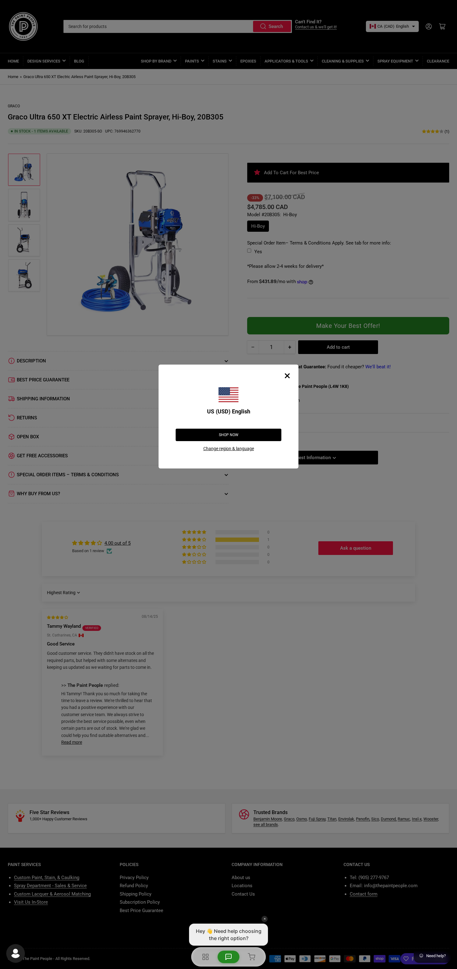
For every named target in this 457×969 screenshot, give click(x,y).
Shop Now (228, 435)
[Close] (287, 375)
